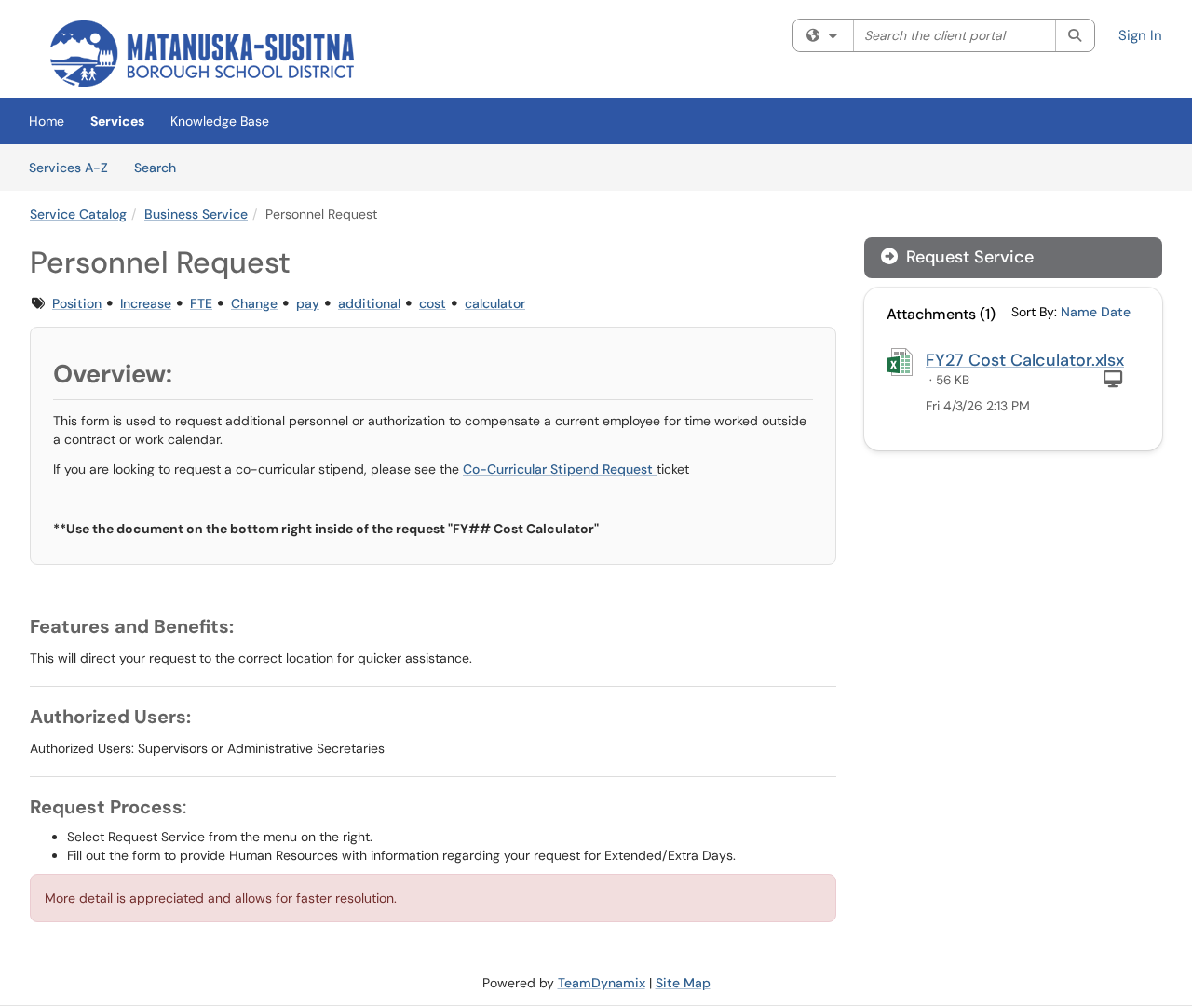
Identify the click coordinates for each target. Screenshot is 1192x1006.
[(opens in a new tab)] (202, 53)
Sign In (1140, 35)
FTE (201, 303)
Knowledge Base (219, 121)
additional (369, 303)
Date (1116, 311)
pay (307, 303)
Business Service (196, 214)
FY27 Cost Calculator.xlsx (1025, 360)
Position (77, 303)
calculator (495, 303)
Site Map (683, 982)
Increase (145, 303)
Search (161, 167)
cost (432, 303)
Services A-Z (68, 167)
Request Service (967, 257)
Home (46, 121)
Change (254, 303)
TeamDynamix (601, 982)
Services (117, 121)
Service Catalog (78, 214)
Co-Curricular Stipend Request (560, 469)
